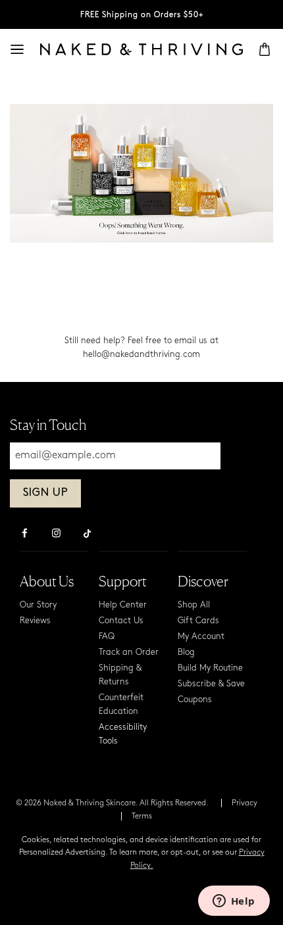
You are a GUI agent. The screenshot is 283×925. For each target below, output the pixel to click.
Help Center (123, 605)
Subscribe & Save (211, 684)
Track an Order (129, 652)
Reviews (35, 621)
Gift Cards (198, 621)
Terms (142, 816)
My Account (201, 636)
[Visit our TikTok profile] (87, 531)
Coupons (195, 700)
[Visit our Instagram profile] (55, 534)
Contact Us (121, 621)
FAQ (107, 636)
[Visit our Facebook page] (24, 534)
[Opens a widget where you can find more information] (233, 902)
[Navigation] (17, 49)
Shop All (194, 605)
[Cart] (264, 49)
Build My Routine (210, 668)
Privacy (244, 803)
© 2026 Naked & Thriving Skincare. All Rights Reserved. (112, 803)
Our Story (38, 605)
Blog (186, 652)
